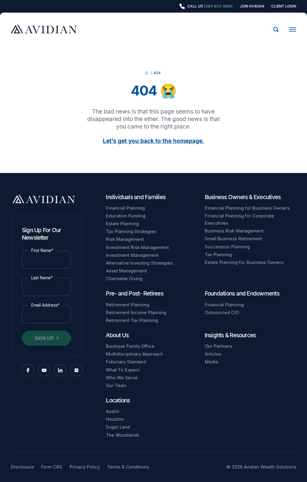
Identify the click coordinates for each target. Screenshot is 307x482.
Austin (112, 411)
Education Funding (125, 216)
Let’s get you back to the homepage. (153, 141)
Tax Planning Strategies (131, 231)
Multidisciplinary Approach (134, 354)
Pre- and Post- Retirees (134, 293)
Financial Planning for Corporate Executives (239, 219)
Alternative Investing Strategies (139, 263)
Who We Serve (122, 377)
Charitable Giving (124, 278)
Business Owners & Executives (243, 197)
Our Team (116, 385)
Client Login (283, 6)
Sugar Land (118, 427)
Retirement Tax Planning (132, 320)
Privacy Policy (85, 467)
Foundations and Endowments (242, 293)
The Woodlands (122, 435)
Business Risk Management (234, 231)
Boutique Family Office (130, 346)
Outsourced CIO (222, 312)
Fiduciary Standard (126, 362)
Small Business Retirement (233, 238)
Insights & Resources (230, 335)
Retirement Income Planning (136, 312)
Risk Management (125, 239)
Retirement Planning (127, 305)
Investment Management (132, 255)
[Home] (146, 73)
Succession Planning (227, 247)
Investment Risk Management (137, 247)
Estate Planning (122, 223)
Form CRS (51, 467)
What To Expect (122, 370)
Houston (115, 419)
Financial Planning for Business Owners (247, 208)
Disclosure (22, 467)
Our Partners (218, 346)
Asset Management (126, 271)
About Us (117, 335)
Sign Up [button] (44, 338)
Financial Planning (125, 208)
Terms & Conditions (128, 467)
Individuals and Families (135, 197)
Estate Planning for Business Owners (244, 262)
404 (157, 73)
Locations (118, 400)
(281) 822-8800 (218, 6)
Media (211, 362)
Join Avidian (252, 6)
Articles (213, 354)
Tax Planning (218, 254)
